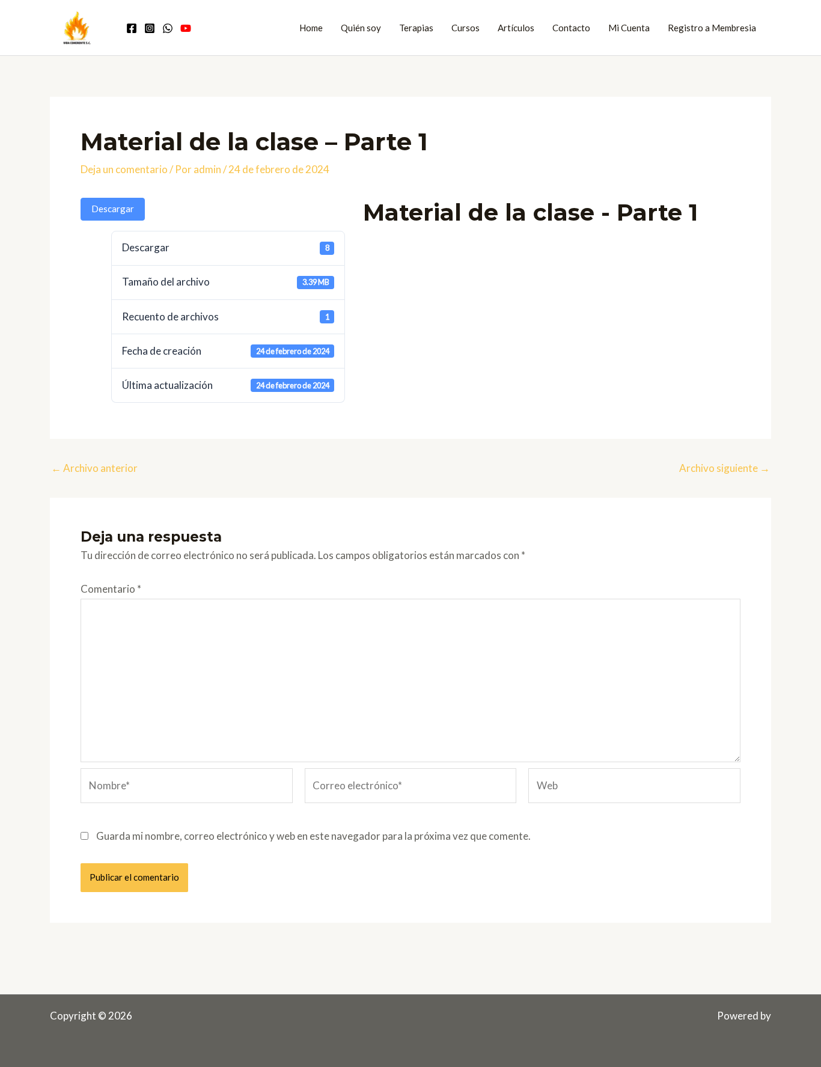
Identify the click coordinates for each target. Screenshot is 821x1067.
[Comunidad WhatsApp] (167, 28)
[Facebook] (131, 28)
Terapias (416, 27)
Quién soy (361, 27)
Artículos (516, 27)
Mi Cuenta (629, 27)
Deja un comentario (124, 169)
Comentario (111, 588)
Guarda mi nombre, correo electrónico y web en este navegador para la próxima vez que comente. (313, 836)
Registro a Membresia (712, 27)
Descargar (112, 208)
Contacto (571, 27)
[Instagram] (149, 28)
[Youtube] (185, 28)
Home (311, 27)
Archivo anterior (94, 468)
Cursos (465, 27)
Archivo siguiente (724, 468)
